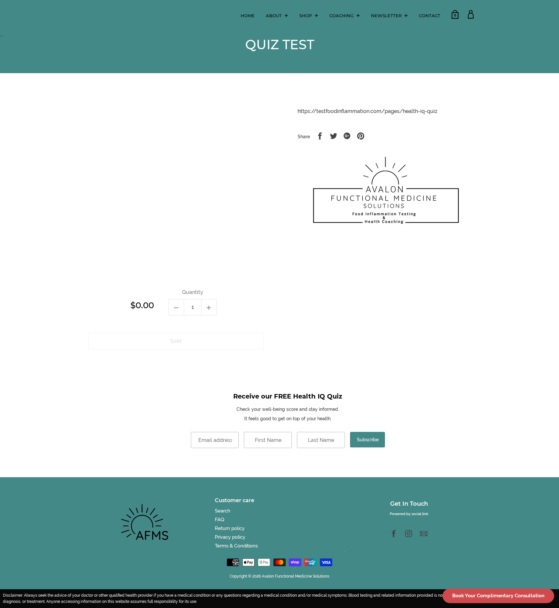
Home (248, 15)
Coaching (342, 15)
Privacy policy (230, 537)
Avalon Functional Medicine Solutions (295, 576)
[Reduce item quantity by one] (176, 307)
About (274, 15)
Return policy (230, 528)
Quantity (192, 292)
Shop (306, 15)
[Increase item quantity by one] (209, 307)
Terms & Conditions (236, 546)
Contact (429, 15)
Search (222, 511)
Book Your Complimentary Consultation (498, 596)
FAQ (219, 520)
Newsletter (387, 15)
